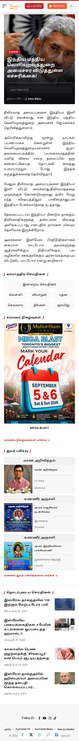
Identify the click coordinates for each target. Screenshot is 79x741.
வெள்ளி (15, 295)
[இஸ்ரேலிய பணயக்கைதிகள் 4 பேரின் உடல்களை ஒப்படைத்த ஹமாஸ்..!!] (65, 624)
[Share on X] (31, 734)
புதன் (63, 295)
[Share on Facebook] (22, 734)
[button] (9, 375)
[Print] (56, 734)
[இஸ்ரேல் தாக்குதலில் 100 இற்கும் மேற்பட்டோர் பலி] (65, 604)
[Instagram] (50, 718)
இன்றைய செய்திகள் (40, 284)
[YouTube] (44, 718)
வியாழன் (39, 295)
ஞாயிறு (63, 305)
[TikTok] (55, 718)
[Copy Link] (48, 734)
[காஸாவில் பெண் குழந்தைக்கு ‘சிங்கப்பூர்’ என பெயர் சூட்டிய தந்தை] (65, 653)
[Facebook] (39, 718)
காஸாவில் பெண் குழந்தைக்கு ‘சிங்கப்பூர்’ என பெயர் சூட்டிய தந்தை (26, 654)
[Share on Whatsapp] (39, 734)
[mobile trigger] (5, 6)
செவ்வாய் (15, 305)
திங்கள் (39, 305)
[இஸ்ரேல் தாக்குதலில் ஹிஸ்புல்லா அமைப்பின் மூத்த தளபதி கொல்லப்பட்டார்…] (65, 678)
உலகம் (13, 52)
